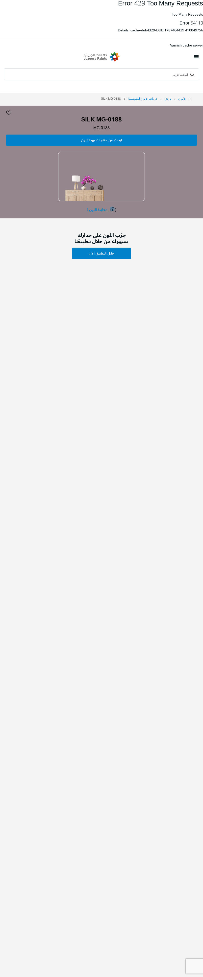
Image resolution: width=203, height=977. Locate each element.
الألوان (182, 99)
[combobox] (101, 74)
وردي (168, 99)
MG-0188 (101, 128)
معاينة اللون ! (97, 210)
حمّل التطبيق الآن (101, 253)
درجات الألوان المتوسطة (142, 99)
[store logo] (101, 57)
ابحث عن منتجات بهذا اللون (101, 140)
